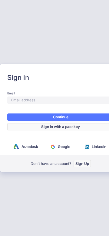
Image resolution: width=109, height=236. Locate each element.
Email (11, 93)
